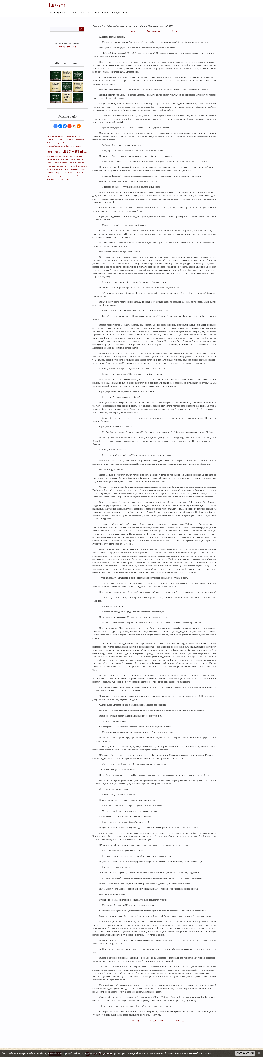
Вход (74, 46)
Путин (60, 159)
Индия (49, 159)
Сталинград (77, 136)
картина (73, 176)
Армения (68, 169)
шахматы (72, 151)
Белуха (81, 143)
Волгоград (70, 146)
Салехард (61, 146)
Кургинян (50, 163)
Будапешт (73, 159)
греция (62, 166)
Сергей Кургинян (76, 156)
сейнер (55, 146)
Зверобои (75, 143)
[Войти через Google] (74, 126)
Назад (132, 31)
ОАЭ (85, 152)
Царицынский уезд (77, 139)
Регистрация (64, 46)
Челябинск (76, 166)
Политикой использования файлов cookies (187, 1053)
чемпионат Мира (54, 172)
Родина (66, 163)
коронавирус (51, 176)
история (50, 166)
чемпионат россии (68, 173)
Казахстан (79, 173)
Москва (56, 166)
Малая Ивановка (53, 136)
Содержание (154, 31)
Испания (66, 159)
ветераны (60, 176)
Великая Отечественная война (58, 139)
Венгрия (80, 159)
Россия (56, 163)
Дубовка (70, 136)
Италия (78, 146)
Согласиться (245, 1053)
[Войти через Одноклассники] (79, 126)
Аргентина (51, 156)
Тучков (49, 146)
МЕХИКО (50, 169)
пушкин (61, 169)
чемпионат (54, 151)
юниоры (68, 166)
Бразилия (80, 163)
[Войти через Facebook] (65, 126)
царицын (62, 136)
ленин (54, 159)
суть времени (64, 156)
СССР (57, 156)
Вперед (176, 31)
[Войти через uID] (55, 126)
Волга (52, 143)
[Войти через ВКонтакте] (60, 126)
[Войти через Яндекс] (69, 126)
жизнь (67, 176)
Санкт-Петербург (79, 169)
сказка (55, 169)
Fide (78, 176)
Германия (73, 163)
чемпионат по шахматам (58, 179)
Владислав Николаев (63, 143)
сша (61, 163)
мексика (84, 166)
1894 (48, 143)
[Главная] (56, 5)
